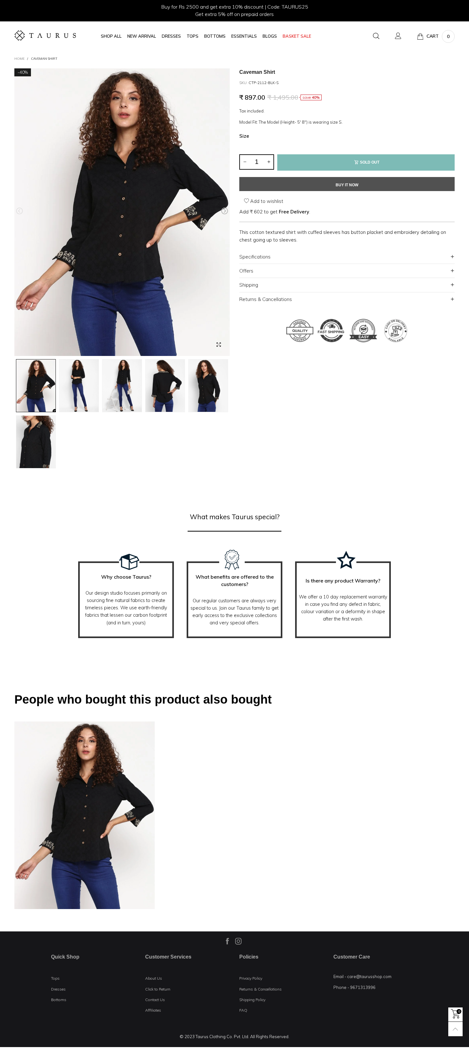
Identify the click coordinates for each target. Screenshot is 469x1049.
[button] (19, 211)
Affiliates (153, 1010)
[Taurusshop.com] (45, 35)
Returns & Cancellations (265, 299)
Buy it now (347, 185)
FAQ (243, 1010)
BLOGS (270, 36)
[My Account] (398, 36)
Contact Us (155, 999)
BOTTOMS (215, 36)
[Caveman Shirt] (122, 212)
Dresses (58, 989)
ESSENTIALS (244, 36)
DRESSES (171, 36)
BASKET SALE (297, 36)
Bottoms (58, 999)
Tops (55, 978)
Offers (246, 271)
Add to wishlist (266, 201)
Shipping (248, 285)
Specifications (255, 257)
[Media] (218, 344)
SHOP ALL (111, 36)
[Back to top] (455, 1029)
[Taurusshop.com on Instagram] (238, 941)
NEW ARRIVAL (141, 36)
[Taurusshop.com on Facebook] (227, 941)
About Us (153, 978)
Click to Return (157, 989)
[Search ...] (376, 36)
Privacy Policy (250, 978)
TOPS (192, 36)
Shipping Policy (252, 999)
